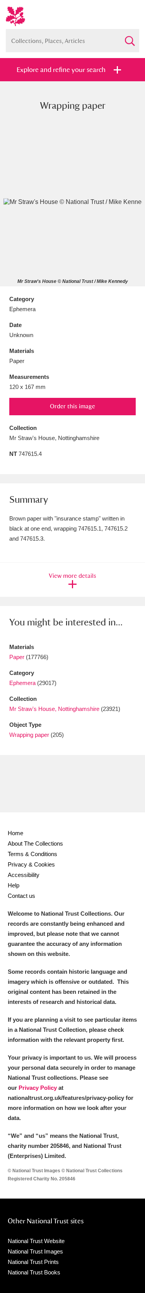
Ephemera (22, 683)
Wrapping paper (29, 734)
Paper (16, 657)
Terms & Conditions (32, 854)
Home (15, 833)
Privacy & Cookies (31, 864)
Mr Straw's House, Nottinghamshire (54, 709)
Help (13, 885)
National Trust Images (35, 1251)
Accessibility (23, 875)
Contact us (21, 895)
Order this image (72, 406)
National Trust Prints (33, 1262)
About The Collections (35, 843)
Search (129, 37)
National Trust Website (36, 1241)
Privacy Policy (38, 1087)
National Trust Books (34, 1272)
